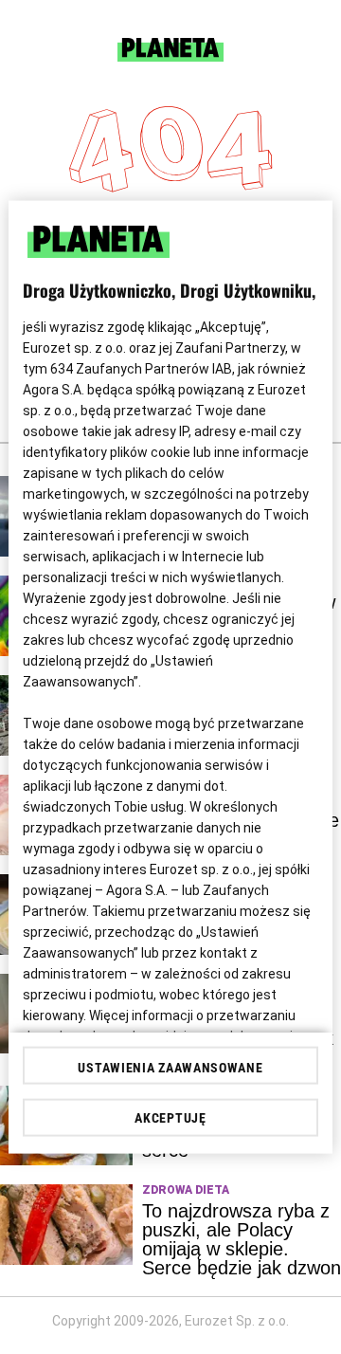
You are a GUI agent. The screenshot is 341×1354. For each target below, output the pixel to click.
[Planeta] (170, 56)
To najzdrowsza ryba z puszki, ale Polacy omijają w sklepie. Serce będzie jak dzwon (241, 1239)
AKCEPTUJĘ (170, 1117)
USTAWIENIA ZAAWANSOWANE (170, 1066)
